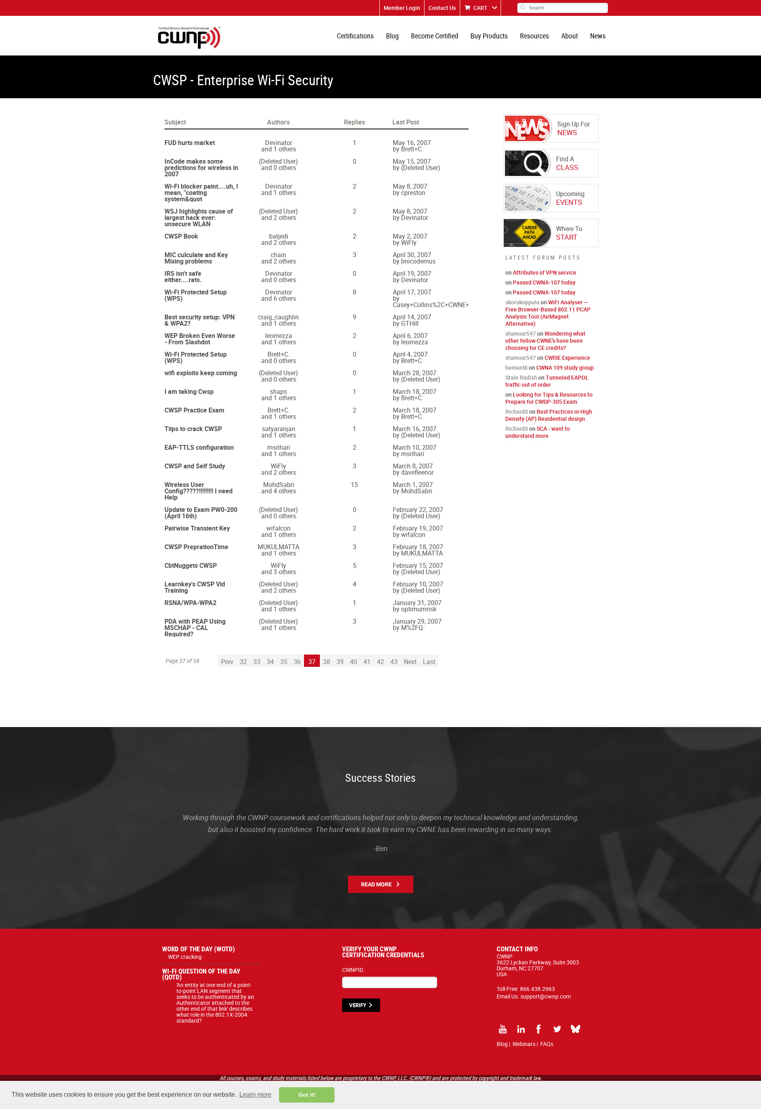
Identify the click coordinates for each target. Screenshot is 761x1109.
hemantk (516, 367)
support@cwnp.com (545, 996)
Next (410, 661)
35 (283, 661)
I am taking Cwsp (189, 391)
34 (270, 661)
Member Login (402, 7)
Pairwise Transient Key (197, 528)
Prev (227, 661)
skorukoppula (522, 302)
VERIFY (357, 1005)
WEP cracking (185, 956)
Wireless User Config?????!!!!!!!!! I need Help (198, 491)
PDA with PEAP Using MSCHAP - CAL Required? (195, 627)
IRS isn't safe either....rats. (183, 276)
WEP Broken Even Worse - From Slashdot (199, 338)
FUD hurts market (189, 142)
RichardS (516, 411)
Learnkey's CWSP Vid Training (194, 587)
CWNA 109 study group (565, 367)
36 (297, 661)
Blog (392, 35)
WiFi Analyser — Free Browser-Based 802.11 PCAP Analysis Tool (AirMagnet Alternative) (548, 312)
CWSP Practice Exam (194, 410)
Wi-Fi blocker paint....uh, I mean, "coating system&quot (201, 192)
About (569, 35)
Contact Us (442, 7)
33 (256, 661)
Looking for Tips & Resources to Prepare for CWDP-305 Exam (549, 398)
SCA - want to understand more (537, 432)
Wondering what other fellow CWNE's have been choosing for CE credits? (545, 340)
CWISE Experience (567, 357)
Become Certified (434, 35)
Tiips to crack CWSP (193, 428)
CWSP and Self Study (194, 466)
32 (243, 661)
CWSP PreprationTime (196, 546)
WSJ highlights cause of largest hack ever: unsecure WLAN (198, 217)
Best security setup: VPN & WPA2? (199, 320)
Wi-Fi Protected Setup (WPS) (195, 295)
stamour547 (520, 333)
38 (326, 661)
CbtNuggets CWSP (190, 565)
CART (480, 7)
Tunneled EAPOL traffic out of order (547, 381)
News (598, 35)
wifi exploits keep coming (200, 372)
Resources (534, 35)
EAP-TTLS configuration (199, 447)
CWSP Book (181, 236)
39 (340, 661)
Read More (376, 884)
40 (353, 661)
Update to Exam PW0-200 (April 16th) (200, 512)
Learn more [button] (255, 1094)
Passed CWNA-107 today (544, 282)
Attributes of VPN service (544, 272)
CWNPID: (353, 969)
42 (380, 661)
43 (394, 661)
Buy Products (489, 35)
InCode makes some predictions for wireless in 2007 (201, 167)
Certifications (355, 35)
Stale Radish (521, 377)
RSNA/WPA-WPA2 (190, 602)
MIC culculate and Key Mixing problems (196, 257)
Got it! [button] (306, 1095)
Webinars (523, 1044)
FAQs (546, 1044)
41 (367, 661)
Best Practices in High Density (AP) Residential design (548, 415)
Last (429, 661)
